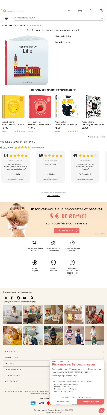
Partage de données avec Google (66, 384)
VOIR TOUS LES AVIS (53, 195)
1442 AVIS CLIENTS (38, 147)
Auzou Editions (8, 122)
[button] (101, 410)
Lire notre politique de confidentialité (65, 376)
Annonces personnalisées (63, 391)
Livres (16, 25)
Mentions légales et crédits (38, 393)
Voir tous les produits (96, 137)
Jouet (10, 25)
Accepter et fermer (91, 402)
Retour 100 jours (18, 391)
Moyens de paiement (31, 391)
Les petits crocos (62, 42)
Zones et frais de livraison (47, 391)
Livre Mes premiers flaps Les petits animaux (71, 125)
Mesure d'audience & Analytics (65, 389)
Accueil (4, 25)
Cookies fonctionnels (62, 386)
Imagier (22, 25)
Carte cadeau (7, 391)
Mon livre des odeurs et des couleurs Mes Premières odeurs (24, 125)
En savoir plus (63, 402)
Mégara (59, 412)
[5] (19, 131)
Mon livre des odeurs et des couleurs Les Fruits (46, 125)
